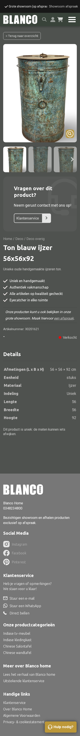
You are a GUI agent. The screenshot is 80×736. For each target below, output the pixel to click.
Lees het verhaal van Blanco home (29, 674)
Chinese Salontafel (17, 646)
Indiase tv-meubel (16, 633)
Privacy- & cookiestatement (24, 722)
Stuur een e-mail (22, 598)
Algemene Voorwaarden (21, 715)
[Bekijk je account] (52, 19)
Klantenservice (27, 218)
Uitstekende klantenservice (23, 681)
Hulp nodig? (63, 727)
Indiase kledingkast (17, 640)
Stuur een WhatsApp (25, 606)
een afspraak (64, 318)
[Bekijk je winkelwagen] (60, 19)
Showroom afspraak (63, 6)
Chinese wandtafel (17, 653)
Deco (19, 239)
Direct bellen (19, 613)
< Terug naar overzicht (22, 36)
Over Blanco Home (17, 709)
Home (7, 239)
